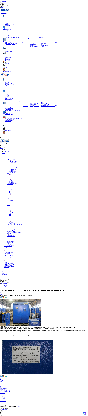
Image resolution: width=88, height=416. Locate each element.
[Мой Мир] (6, 297)
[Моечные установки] (12, 62)
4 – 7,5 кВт (10, 189)
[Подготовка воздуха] (12, 48)
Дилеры (1, 380)
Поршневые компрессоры (11, 158)
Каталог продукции (7, 155)
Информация (6, 261)
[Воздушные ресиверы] (12, 39)
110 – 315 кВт (11, 212)
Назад (8, 157)
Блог (5, 251)
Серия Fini (10, 180)
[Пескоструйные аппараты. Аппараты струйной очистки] (12, 53)
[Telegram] (1, 297)
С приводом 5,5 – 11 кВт (13, 167)
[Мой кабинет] (0, 145)
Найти (2, 411)
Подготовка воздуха (10, 235)
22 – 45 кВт (11, 200)
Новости (1, 381)
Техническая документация (5, 390)
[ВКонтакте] (2, 297)
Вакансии (2, 383)
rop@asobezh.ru (4, 283)
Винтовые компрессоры (11, 186)
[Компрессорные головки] (12, 65)
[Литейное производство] (12, 69)
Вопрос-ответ (2, 393)
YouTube (5, 287)
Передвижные (11, 222)
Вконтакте (5, 285)
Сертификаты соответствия (5, 391)
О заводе (1, 379)
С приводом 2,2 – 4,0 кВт (13, 161)
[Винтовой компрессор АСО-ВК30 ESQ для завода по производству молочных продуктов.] (20, 325)
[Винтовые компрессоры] (12, 27)
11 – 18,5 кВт (11, 195)
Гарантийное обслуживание (5, 392)
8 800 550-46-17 (3, 0)
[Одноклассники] (3, 297)
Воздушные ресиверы (4, 386)
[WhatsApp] (5, 297)
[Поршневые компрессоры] (12, 16)
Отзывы (1, 382)
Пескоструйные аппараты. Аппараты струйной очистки (16, 239)
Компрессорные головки (4, 388)
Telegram (5, 286)
